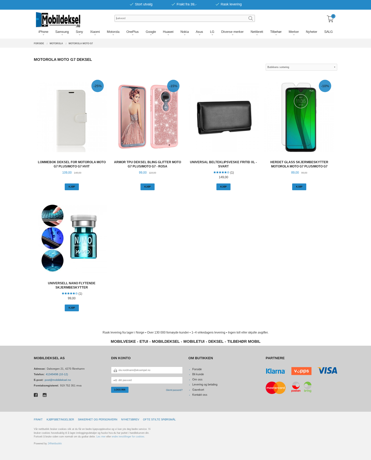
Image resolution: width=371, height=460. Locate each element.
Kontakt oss (199, 394)
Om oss (197, 379)
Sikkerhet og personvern (97, 419)
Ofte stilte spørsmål (159, 419)
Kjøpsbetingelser (60, 419)
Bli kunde (198, 374)
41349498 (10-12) (57, 374)
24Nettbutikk (55, 443)
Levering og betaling (204, 384)
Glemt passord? (174, 390)
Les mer (101, 436)
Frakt (38, 419)
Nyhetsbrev (130, 419)
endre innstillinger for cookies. (128, 436)
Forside (197, 369)
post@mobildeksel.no (58, 379)
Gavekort (198, 389)
